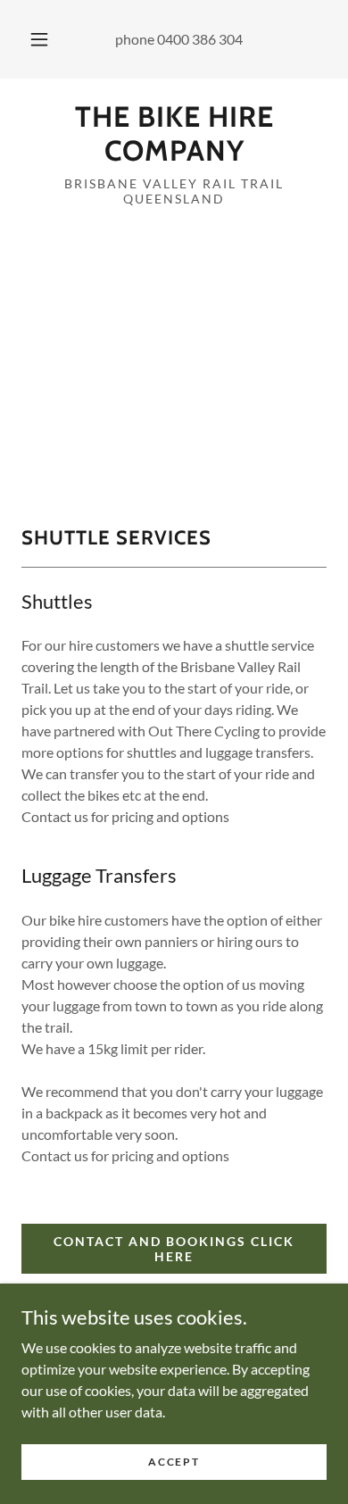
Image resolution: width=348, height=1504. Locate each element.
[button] (39, 39)
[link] (174, 134)
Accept (173, 1461)
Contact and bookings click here (174, 1249)
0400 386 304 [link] (200, 38)
